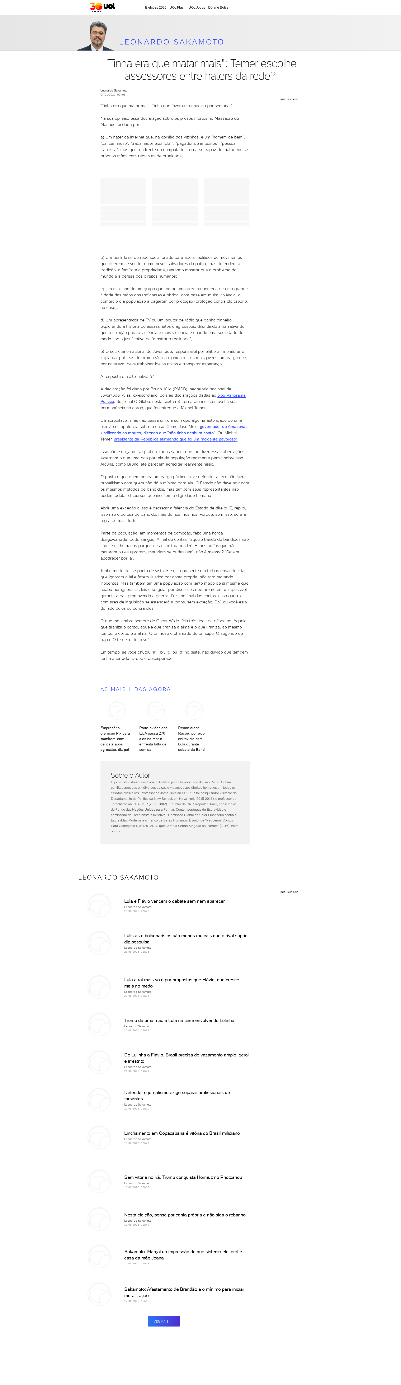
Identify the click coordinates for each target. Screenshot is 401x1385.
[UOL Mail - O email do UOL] (289, 7)
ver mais (161, 1321)
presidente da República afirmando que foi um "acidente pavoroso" (175, 439)
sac (278, 7)
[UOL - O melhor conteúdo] (103, 7)
